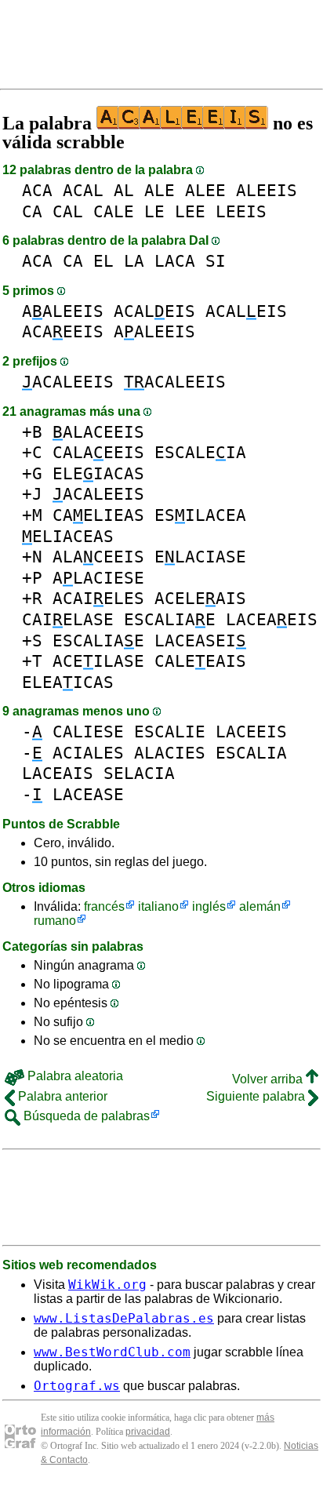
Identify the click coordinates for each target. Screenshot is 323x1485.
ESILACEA (200, 515)
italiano (158, 906)
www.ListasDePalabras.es (124, 1318)
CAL (68, 211)
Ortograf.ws (77, 1385)
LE (154, 211)
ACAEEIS (62, 331)
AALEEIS (62, 311)
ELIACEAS (68, 536)
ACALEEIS (68, 381)
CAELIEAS (98, 515)
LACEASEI (200, 640)
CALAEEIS (98, 452)
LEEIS (241, 211)
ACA (37, 190)
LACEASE (88, 794)
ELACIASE (200, 556)
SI (215, 261)
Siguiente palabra (257, 1096)
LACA (174, 261)
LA (134, 261)
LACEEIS (251, 731)
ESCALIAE (170, 619)
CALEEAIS (200, 661)
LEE (190, 211)
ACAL (83, 190)
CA (32, 211)
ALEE (205, 190)
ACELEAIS (200, 598)
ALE (159, 190)
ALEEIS (266, 190)
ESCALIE (169, 731)
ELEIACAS (98, 473)
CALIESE (88, 731)
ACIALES (88, 753)
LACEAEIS (272, 619)
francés (104, 906)
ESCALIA (251, 753)
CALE (113, 211)
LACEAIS (57, 773)
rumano (55, 920)
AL (124, 190)
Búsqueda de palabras (85, 1116)
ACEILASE (98, 661)
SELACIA (139, 773)
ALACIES (169, 753)
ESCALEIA (200, 452)
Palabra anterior (61, 1096)
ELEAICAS (68, 682)
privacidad (147, 1431)
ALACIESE (98, 578)
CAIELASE (68, 619)
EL (103, 261)
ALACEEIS (98, 432)
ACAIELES (98, 598)
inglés (209, 906)
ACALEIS (154, 311)
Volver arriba (269, 1079)
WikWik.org (107, 1284)
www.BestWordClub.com (112, 1352)
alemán (260, 906)
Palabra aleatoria (73, 1076)
